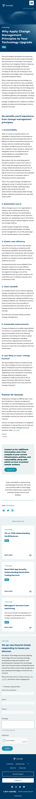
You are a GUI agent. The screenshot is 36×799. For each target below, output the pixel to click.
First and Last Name (9, 690)
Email (4, 699)
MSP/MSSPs (10, 505)
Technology (5, 27)
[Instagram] (16, 787)
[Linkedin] (24, 787)
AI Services (9, 764)
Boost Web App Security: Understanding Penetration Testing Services (17, 572)
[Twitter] (20, 787)
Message (5, 718)
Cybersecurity (20, 764)
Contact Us (10, 470)
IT (28, 764)
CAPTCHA (5, 735)
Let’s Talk (16, 430)
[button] (31, 3)
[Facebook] (12, 787)
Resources (22, 768)
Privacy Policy (18, 796)
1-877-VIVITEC (9, 791)
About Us (13, 768)
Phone (4, 709)
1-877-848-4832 (28, 8)
